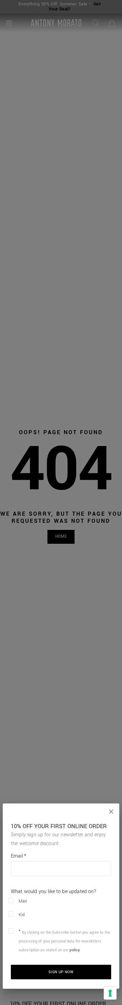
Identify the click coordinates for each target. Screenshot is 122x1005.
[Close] (111, 811)
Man (23, 901)
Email (18, 856)
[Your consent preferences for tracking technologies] (110, 993)
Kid (22, 915)
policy (74, 950)
